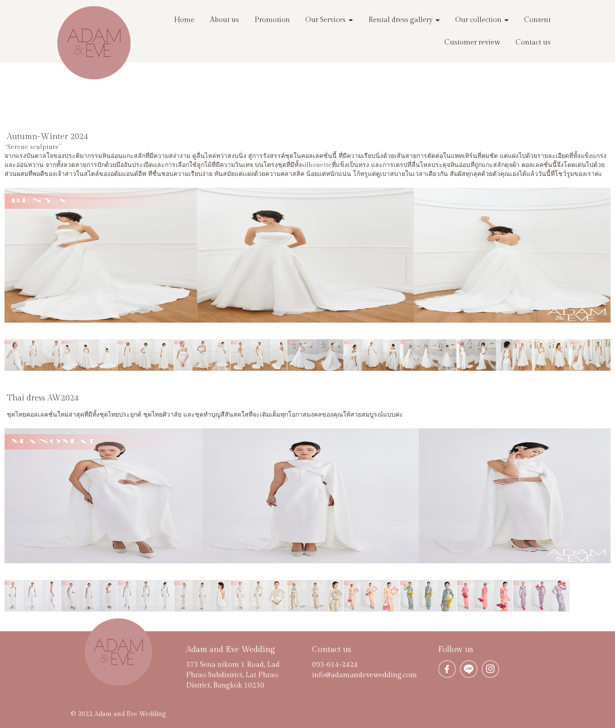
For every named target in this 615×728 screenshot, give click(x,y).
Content (537, 20)
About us (224, 20)
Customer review (472, 42)
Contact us (533, 42)
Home (184, 20)
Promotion (272, 20)
